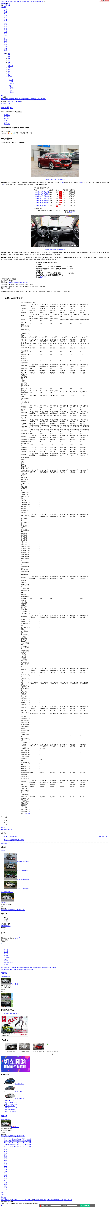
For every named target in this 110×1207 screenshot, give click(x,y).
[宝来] (10, 1098)
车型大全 (10, 66)
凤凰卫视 (3, 7)
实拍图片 (7, 118)
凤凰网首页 (4, 1)
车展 (32, 1)
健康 (5, 19)
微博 (5, 1189)
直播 (2, 1196)
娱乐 (5, 13)
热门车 (6, 950)
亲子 (5, 21)
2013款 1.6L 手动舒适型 (42, 194)
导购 (9, 57)
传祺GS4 (7, 1104)
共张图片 (15, 984)
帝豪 (6, 1106)
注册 (9, 5)
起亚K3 (17, 967)
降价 (19, 101)
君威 (4, 967)
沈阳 (10, 99)
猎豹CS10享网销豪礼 (23, 888)
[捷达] (10, 1084)
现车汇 (29, 1)
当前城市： (4, 924)
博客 (5, 42)
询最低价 (3, 976)
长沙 (18, 99)
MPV (11, 87)
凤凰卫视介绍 (68, 1200)
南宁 (32, 99)
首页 (5, 1149)
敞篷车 (12, 92)
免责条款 (49, 1200)
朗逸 (16, 1091)
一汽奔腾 (5, 107)
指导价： (3, 986)
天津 (21, 99)
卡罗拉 (45, 967)
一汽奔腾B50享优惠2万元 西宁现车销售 (19, 1139)
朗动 (7, 969)
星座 (5, 50)
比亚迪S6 (11, 969)
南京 (26, 99)
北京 (2, 95)
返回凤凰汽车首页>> (7, 892)
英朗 (6, 1100)
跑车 (11, 90)
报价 (9, 67)
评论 (5, 1155)
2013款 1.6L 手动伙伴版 (42, 192)
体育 (5, 15)
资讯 (5, 10)
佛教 (5, 48)
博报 (5, 1187)
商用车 (24, 1)
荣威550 (30, 969)
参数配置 (7, 116)
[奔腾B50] (7, 901)
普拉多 (41, 967)
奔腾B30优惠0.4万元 (23, 861)
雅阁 (2, 967)
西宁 (16, 101)
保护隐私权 (42, 1200)
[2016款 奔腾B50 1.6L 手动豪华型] (55, 176)
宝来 (16, 1098)
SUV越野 (7, 957)
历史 (5, 37)
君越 (54, 967)
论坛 (5, 44)
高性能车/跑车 (8, 962)
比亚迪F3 (50, 967)
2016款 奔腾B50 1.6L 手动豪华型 (55, 179)
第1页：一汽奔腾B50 (10, 836)
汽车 (5, 23)
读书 (5, 32)
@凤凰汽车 (4, 843)
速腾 (6, 1111)
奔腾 (80, 182)
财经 (5, 12)
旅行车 (12, 88)
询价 (9, 75)
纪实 (2, 1194)
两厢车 (11, 80)
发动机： (3, 989)
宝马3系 (12, 967)
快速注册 (17, 938)
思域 (21, 967)
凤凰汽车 (7, 53)
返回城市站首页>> (6, 829)
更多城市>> (42, 99)
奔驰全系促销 (11, 1051)
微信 (8, 3)
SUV (10, 85)
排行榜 (10, 76)
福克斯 (7, 1102)
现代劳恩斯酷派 (18, 969)
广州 (7, 99)
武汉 (29, 99)
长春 (13, 99)
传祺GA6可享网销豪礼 (24, 879)
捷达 (16, 1084)
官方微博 (3, 3)
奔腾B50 (3, 902)
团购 (9, 73)
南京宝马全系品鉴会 (52, 1053)
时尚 (5, 17)
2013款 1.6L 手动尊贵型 (42, 198)
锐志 (37, 967)
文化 (5, 35)
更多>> (3, 827)
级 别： (3, 987)
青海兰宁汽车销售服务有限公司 (18, 282)
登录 (6, 5)
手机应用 (41, 1)
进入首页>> (9, 976)
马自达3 (3, 969)
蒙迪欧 (8, 967)
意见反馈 (61, 1200)
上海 (4, 99)
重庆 (35, 99)
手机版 (37, 1)
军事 (5, 39)
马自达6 (29, 967)
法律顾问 (55, 1200)
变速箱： (3, 908)
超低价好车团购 (5, 103)
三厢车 (11, 81)
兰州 (24, 99)
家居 (5, 26)
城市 (5, 1184)
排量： (3, 906)
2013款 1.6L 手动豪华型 (42, 196)
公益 (5, 46)
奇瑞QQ (25, 969)
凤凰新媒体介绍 (5, 1200)
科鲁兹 (7, 1109)
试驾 (9, 58)
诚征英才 (36, 1200)
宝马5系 (34, 967)
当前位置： (4, 101)
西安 (37, 99)
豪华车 (12, 83)
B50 (11, 107)
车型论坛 (7, 124)
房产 (5, 24)
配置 (17, 1013)
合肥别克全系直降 (38, 1051)
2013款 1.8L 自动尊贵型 (42, 205)
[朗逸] (10, 1091)
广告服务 (30, 1200)
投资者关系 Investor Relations (19, 1200)
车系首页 (7, 115)
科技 (5, 28)
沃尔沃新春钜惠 (25, 1051)
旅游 (5, 30)
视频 (5, 41)
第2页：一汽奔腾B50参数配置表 (14, 840)
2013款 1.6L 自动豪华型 (42, 200)
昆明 (15, 99)
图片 (9, 69)
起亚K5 (24, 967)
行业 (9, 62)
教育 (5, 33)
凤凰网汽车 (11, 1)
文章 (5, 122)
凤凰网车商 (18, 1)
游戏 (5, 1182)
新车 (9, 55)
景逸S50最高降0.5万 (23, 870)
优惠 (9, 71)
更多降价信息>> (5, 926)
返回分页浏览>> (103, 836)
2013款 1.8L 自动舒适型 (42, 202)
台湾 (5, 1153)
